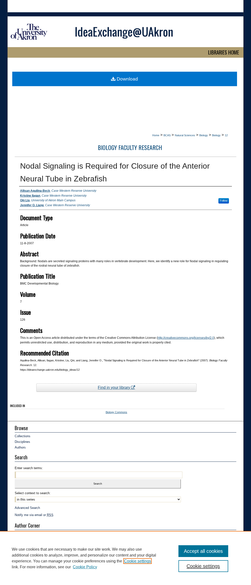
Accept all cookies (203, 551)
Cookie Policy (85, 567)
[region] (125, 558)
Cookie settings (137, 561)
